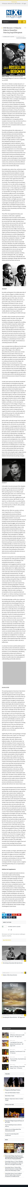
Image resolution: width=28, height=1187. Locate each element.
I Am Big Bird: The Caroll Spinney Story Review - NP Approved (16, 1044)
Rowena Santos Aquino (8, 36)
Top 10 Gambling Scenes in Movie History (13, 1125)
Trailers (7, 1074)
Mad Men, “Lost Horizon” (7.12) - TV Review (18, 1052)
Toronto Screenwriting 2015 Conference (12, 1134)
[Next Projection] (14, 13)
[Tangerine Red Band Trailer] (14, 1082)
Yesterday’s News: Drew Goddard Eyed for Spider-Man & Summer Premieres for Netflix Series (13, 1175)
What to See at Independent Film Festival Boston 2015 (13, 1130)
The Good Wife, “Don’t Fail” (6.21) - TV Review (18, 1059)
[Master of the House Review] (14, 971)
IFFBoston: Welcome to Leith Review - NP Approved (17, 1035)
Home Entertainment (21, 38)
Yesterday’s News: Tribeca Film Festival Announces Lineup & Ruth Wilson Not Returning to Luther (13, 1169)
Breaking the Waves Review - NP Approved (14, 1017)
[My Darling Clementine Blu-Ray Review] (14, 953)
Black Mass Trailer (9, 1095)
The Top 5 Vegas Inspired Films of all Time (14, 1121)
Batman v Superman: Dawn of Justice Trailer (14, 1099)
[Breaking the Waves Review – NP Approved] (14, 999)
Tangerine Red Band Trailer (12, 1090)
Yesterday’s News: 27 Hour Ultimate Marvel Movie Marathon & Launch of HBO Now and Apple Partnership (14, 1163)
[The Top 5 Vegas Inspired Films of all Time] (14, 1113)
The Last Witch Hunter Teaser (12, 1092)
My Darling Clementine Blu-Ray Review (13, 963)
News (6, 1139)
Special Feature (9, 1104)
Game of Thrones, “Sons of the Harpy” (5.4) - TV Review (17, 1067)
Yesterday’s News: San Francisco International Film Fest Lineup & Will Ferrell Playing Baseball (14, 1157)
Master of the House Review (10, 975)
